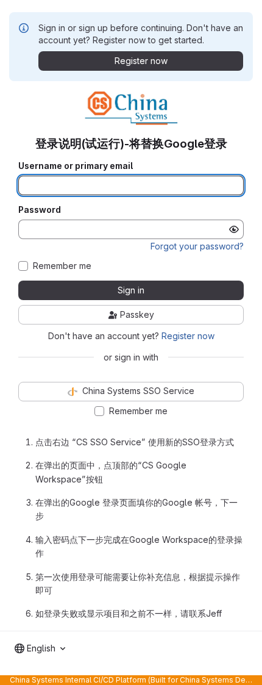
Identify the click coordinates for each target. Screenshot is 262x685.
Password (39, 210)
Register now (187, 336)
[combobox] (40, 648)
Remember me (62, 266)
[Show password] (234, 229)
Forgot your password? (197, 246)
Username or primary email (75, 166)
